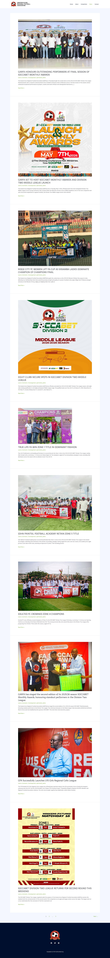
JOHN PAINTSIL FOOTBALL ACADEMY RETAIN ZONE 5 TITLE (48, 534)
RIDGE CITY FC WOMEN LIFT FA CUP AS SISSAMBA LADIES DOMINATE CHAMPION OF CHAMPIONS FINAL (53, 270)
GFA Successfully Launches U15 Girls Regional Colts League (47, 780)
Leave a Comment (22, 77)
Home (71, 4)
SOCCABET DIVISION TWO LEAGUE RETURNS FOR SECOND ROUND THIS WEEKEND (55, 890)
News (90, 4)
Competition (84, 4)
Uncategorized (32, 77)
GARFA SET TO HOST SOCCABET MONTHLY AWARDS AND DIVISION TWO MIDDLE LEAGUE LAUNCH (52, 181)
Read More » (21, 88)
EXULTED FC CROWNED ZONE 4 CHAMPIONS (41, 614)
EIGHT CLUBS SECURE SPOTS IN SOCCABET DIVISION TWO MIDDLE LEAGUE (52, 378)
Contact (97, 4)
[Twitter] (55, 943)
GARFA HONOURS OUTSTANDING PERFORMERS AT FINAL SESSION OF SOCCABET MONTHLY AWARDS (53, 73)
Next (96, 916)
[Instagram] (58, 943)
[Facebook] (51, 943)
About (76, 4)
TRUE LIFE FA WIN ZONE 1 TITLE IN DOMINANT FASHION (47, 447)
